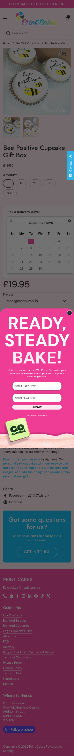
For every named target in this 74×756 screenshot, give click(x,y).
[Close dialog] (69, 312)
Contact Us (70, 163)
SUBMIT (37, 407)
